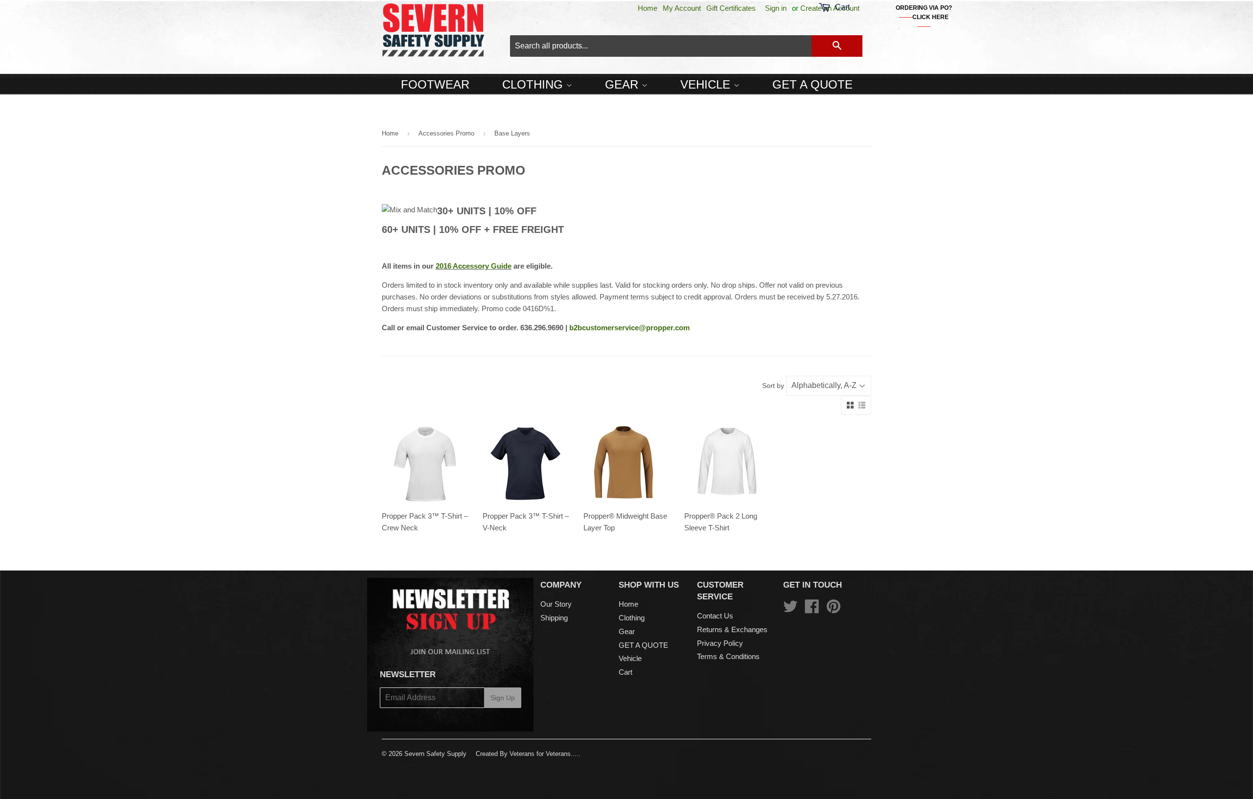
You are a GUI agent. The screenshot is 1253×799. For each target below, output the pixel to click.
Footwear (435, 84)
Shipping (554, 618)
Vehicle (707, 84)
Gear (623, 84)
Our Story (556, 604)
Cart (625, 672)
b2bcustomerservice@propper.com (629, 327)
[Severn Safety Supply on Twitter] (790, 609)
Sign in (776, 8)
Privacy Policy (720, 643)
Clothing (534, 84)
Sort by (773, 385)
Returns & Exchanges (732, 629)
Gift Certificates (731, 8)
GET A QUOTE (812, 84)
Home (647, 8)
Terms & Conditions (728, 656)
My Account (682, 8)
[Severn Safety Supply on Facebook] (812, 609)
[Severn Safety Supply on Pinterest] (833, 609)
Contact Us (715, 616)
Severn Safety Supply (435, 753)
